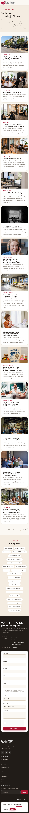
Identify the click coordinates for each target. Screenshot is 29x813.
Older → (24, 529)
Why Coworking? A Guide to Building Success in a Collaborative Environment (11, 404)
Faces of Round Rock (21, 566)
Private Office (4, 759)
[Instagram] (6, 752)
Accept (12, 809)
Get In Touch (13, 728)
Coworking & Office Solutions (19, 551)
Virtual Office (4, 762)
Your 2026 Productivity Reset (12, 227)
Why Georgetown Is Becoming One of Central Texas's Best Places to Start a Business (12, 58)
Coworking (3, 764)
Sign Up (24, 792)
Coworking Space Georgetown (14, 559)
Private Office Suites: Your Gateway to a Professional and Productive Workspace (11, 511)
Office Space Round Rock (14, 581)
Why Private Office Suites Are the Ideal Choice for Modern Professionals (11, 333)
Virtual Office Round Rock (14, 606)
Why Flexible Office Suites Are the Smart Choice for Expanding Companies (11, 473)
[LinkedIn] (10, 752)
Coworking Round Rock (14, 555)
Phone (4, 683)
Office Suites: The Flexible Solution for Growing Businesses (13, 439)
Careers (3, 782)
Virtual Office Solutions (14, 610)
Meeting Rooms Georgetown (18, 570)
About (2, 774)
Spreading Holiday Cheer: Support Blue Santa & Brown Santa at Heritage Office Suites (12, 369)
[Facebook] (2, 752)
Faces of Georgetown (8, 566)
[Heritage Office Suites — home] (8, 3)
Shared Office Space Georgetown (14, 588)
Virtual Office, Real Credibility (12, 193)
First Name (5, 653)
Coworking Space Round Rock (14, 562)
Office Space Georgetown (14, 577)
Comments (5, 710)
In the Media (6, 570)
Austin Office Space (19, 548)
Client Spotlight (6, 551)
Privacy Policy (19, 806)
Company (5, 668)
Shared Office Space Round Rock (14, 592)
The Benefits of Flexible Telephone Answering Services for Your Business (11, 261)
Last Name (5, 661)
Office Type (5, 703)
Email (4, 675)
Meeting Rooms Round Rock (14, 573)
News (2, 779)
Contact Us (4, 776)
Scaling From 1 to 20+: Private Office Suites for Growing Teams (13, 125)
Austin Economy (8, 548)
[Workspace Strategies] (21, 800)
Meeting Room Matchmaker (12, 92)
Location (5, 695)
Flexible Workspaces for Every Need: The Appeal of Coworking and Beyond (11, 296)
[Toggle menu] (26, 2)
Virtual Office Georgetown (14, 603)
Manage (6, 809)
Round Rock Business (14, 584)
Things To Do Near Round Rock (15, 599)
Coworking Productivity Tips (12, 158)
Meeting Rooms (5, 767)
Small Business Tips (14, 595)
